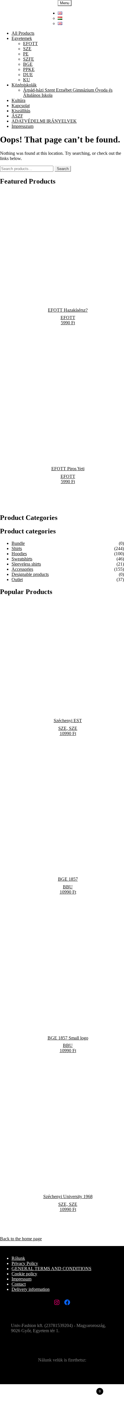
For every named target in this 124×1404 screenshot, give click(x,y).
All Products (23, 33)
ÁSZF (17, 115)
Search (63, 169)
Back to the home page (21, 1238)
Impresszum (22, 126)
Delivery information (31, 1289)
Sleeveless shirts (26, 564)
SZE (27, 48)
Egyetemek (22, 38)
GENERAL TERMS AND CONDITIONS (51, 1268)
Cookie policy (24, 1273)
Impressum (21, 1278)
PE (26, 53)
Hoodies (19, 553)
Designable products (30, 574)
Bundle (18, 543)
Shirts (17, 548)
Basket (84, 1388)
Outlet (17, 579)
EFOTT (30, 43)
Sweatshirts (22, 558)
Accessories (22, 569)
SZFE (28, 59)
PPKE (29, 69)
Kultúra (18, 100)
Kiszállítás (21, 110)
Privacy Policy (25, 1263)
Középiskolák (24, 84)
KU (26, 79)
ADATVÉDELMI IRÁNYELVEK (44, 121)
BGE (28, 64)
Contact (19, 1284)
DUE (28, 74)
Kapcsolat (21, 105)
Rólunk (18, 1258)
